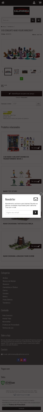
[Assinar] (35, 212)
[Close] (41, 194)
